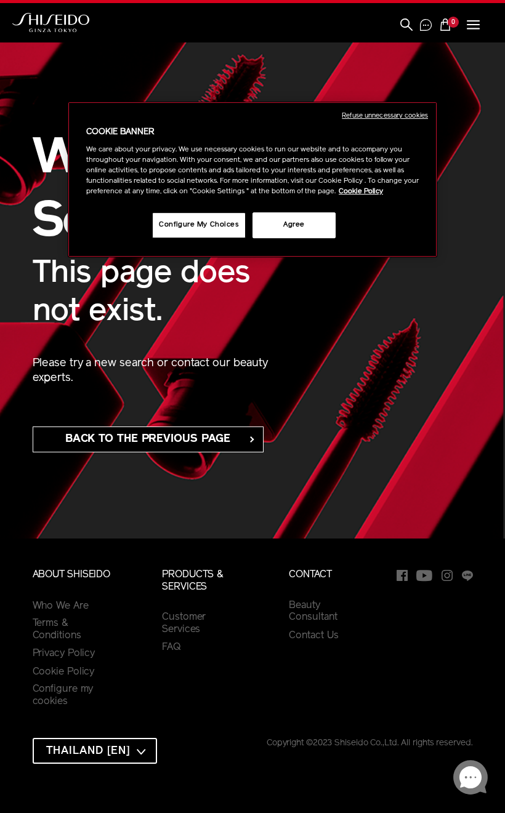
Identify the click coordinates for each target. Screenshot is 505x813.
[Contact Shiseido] (426, 26)
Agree (294, 224)
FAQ (171, 647)
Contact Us (313, 636)
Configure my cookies (63, 695)
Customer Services (184, 623)
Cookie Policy (64, 672)
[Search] (406, 26)
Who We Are (61, 606)
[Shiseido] (50, 23)
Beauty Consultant (313, 612)
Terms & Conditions (57, 630)
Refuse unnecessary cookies (385, 116)
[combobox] (95, 751)
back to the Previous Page (148, 439)
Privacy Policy (64, 654)
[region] (252, 179)
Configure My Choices (198, 224)
